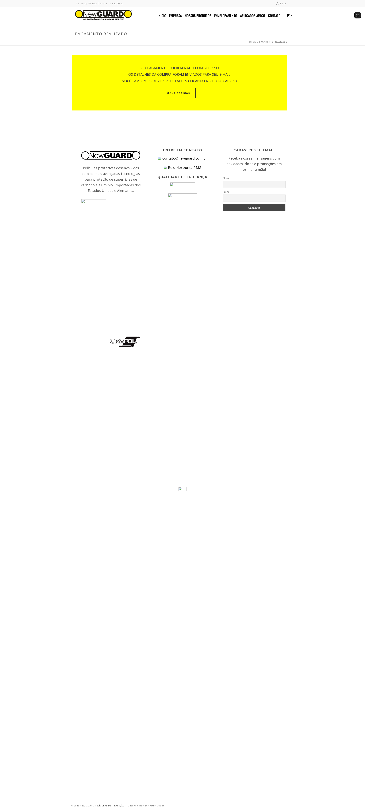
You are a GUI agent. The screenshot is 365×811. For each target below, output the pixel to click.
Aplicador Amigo (252, 15)
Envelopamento (225, 15)
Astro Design (157, 805)
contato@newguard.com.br (184, 158)
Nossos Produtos (198, 15)
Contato (274, 15)
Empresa (175, 15)
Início (162, 15)
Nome (226, 178)
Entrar (283, 3)
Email (226, 192)
